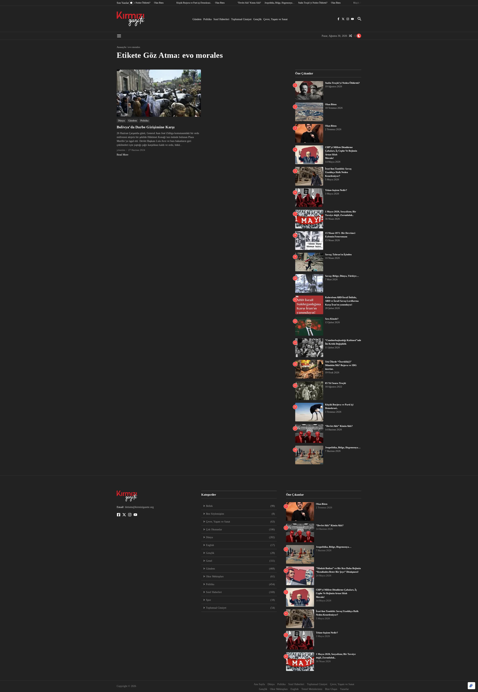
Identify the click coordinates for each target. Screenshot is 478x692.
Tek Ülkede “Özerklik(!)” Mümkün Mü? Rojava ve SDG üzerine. (341, 365)
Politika (207, 19)
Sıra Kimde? (332, 318)
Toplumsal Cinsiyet (241, 19)
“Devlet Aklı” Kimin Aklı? (339, 426)
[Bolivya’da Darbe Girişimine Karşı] (159, 93)
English (295, 689)
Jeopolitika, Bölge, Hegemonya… (343, 447)
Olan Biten (330, 104)
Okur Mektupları (279, 689)
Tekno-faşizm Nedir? (336, 190)
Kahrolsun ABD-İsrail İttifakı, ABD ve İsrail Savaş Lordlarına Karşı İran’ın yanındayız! (342, 301)
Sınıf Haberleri (221, 19)
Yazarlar (344, 689)
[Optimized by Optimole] (471, 685)
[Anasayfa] (131, 19)
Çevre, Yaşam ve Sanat (275, 19)
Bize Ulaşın (331, 689)
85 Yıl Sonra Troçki (335, 383)
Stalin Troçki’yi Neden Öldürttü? (342, 82)
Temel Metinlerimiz (311, 689)
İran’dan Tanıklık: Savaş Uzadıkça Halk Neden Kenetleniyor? (338, 172)
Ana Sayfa (259, 684)
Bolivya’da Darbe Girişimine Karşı (146, 127)
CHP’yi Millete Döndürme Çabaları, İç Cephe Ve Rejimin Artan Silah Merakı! (336, 593)
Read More (122, 154)
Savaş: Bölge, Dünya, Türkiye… (342, 275)
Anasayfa (121, 47)
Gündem (197, 19)
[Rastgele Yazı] (350, 35)
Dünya (121, 120)
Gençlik (257, 19)
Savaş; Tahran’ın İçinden (338, 254)
